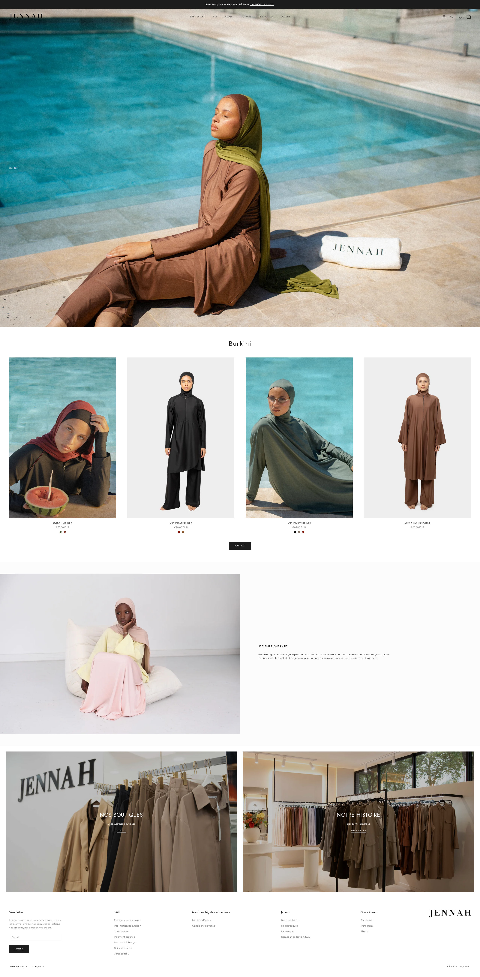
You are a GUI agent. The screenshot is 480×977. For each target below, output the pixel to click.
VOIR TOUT (240, 545)
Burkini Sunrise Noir (181, 522)
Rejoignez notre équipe (127, 920)
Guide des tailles (123, 948)
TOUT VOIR (245, 16)
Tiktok (364, 931)
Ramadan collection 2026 (295, 936)
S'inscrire (18, 948)
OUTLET (285, 16)
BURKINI (14, 167)
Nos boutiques (289, 925)
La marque (287, 931)
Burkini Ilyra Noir (62, 522)
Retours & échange (124, 942)
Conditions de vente (203, 925)
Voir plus (121, 830)
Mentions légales (201, 920)
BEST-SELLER (197, 16)
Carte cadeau (121, 953)
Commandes (121, 931)
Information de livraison (127, 925)
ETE (215, 16)
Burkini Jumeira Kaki (299, 522)
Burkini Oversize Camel (417, 522)
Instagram (367, 925)
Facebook (366, 920)
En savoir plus (358, 830)
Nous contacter (290, 920)
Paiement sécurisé (124, 936)
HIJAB (228, 16)
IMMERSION (266, 16)
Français (37, 966)
